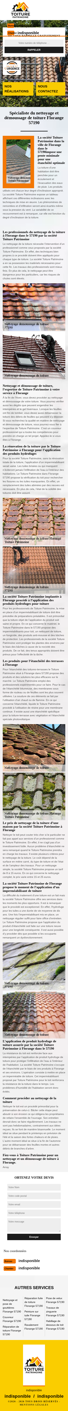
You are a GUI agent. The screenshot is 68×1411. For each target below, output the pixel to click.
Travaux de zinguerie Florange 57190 (55, 1311)
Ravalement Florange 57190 (33, 1326)
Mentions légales (34, 1405)
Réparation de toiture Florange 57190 (12, 1330)
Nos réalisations (17, 89)
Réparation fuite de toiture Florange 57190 (33, 1302)
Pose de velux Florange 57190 (55, 1300)
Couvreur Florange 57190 (12, 1319)
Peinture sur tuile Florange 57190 (32, 1315)
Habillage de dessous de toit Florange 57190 (55, 1325)
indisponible (28, 26)
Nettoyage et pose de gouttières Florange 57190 (12, 1306)
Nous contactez (48, 89)
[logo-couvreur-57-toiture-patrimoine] (20, 10)
